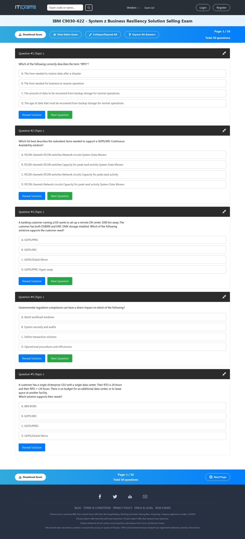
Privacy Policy (122, 507)
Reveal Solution (32, 115)
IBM (57, 21)
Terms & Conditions (97, 507)
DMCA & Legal (143, 507)
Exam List (149, 7)
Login (203, 7)
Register (221, 7)
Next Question (60, 115)
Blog (78, 507)
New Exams (163, 507)
